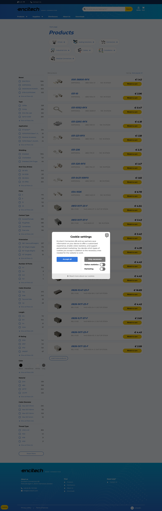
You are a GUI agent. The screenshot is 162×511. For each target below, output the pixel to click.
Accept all (67, 259)
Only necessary (95, 259)
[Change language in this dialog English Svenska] (106, 235)
